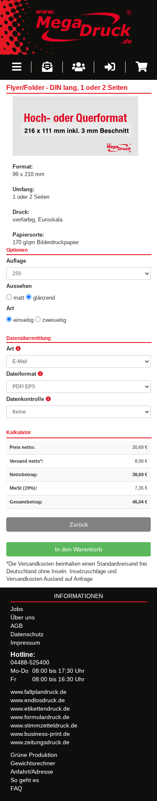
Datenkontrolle (26, 399)
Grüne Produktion (33, 754)
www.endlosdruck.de (37, 700)
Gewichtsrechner (32, 763)
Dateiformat (22, 374)
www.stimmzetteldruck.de (43, 725)
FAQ (16, 788)
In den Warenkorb (78, 549)
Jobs (16, 609)
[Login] (109, 67)
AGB (16, 625)
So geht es (24, 780)
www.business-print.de (40, 733)
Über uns (22, 617)
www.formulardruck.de (39, 717)
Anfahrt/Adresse (31, 771)
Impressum (25, 642)
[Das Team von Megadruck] (78, 67)
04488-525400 (29, 662)
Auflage (16, 261)
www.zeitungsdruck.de (39, 742)
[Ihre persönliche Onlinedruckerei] (78, 27)
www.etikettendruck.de (40, 708)
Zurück (78, 524)
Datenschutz (27, 634)
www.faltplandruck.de (38, 691)
